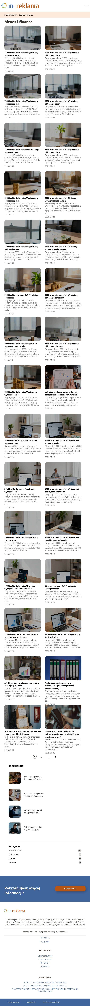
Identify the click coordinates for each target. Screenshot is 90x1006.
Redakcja (45, 938)
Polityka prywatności (51, 1002)
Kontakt (45, 942)
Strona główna (10, 15)
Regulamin (31, 1002)
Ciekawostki (13, 854)
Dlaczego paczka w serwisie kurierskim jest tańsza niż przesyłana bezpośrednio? (45, 990)
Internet (12, 858)
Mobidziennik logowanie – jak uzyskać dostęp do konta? (34, 794)
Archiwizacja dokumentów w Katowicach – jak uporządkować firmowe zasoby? (59, 686)
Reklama (12, 862)
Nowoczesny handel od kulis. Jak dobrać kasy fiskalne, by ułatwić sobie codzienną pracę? (62, 734)
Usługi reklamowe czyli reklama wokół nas (45, 986)
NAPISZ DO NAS (70, 889)
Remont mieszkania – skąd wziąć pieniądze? (45, 982)
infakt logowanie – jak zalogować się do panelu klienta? (33, 811)
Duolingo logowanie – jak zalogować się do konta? (33, 778)
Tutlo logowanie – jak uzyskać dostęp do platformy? (33, 828)
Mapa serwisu (13, 1002)
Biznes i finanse (15, 850)
